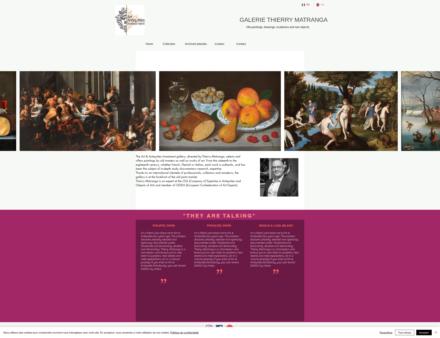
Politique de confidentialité (184, 332)
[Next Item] (434, 111)
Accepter (424, 332)
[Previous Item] (5, 111)
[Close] (436, 332)
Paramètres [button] (386, 332)
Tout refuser (404, 332)
